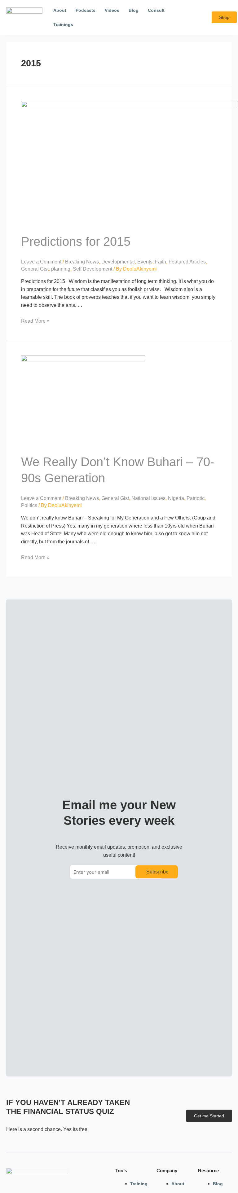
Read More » (35, 321)
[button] (202, 17)
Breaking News (82, 261)
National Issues (148, 498)
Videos (112, 10)
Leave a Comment (41, 261)
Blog (134, 10)
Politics (29, 505)
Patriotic (196, 498)
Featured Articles (187, 261)
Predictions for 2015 (75, 241)
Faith (160, 261)
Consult (156, 10)
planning (60, 269)
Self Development (92, 269)
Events (144, 261)
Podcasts (85, 10)
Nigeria (176, 498)
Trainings (63, 24)
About (59, 10)
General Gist (35, 269)
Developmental (118, 261)
